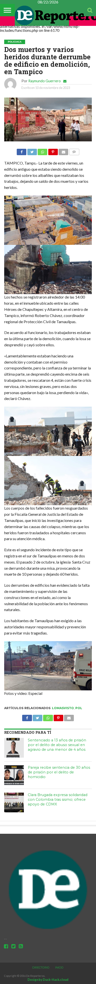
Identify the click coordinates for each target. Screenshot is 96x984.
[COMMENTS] (74, 150)
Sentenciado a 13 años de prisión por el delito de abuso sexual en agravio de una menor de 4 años (57, 744)
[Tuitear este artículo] (32, 150)
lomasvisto (63, 708)
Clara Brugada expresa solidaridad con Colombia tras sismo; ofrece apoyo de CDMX (57, 799)
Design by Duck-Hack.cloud (48, 980)
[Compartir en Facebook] (21, 150)
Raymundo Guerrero (44, 81)
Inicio (59, 967)
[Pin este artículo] (53, 150)
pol (78, 708)
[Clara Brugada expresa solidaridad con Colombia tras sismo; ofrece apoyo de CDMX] (14, 802)
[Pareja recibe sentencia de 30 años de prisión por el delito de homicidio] (14, 775)
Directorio (40, 967)
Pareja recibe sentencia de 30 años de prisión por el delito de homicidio (59, 772)
